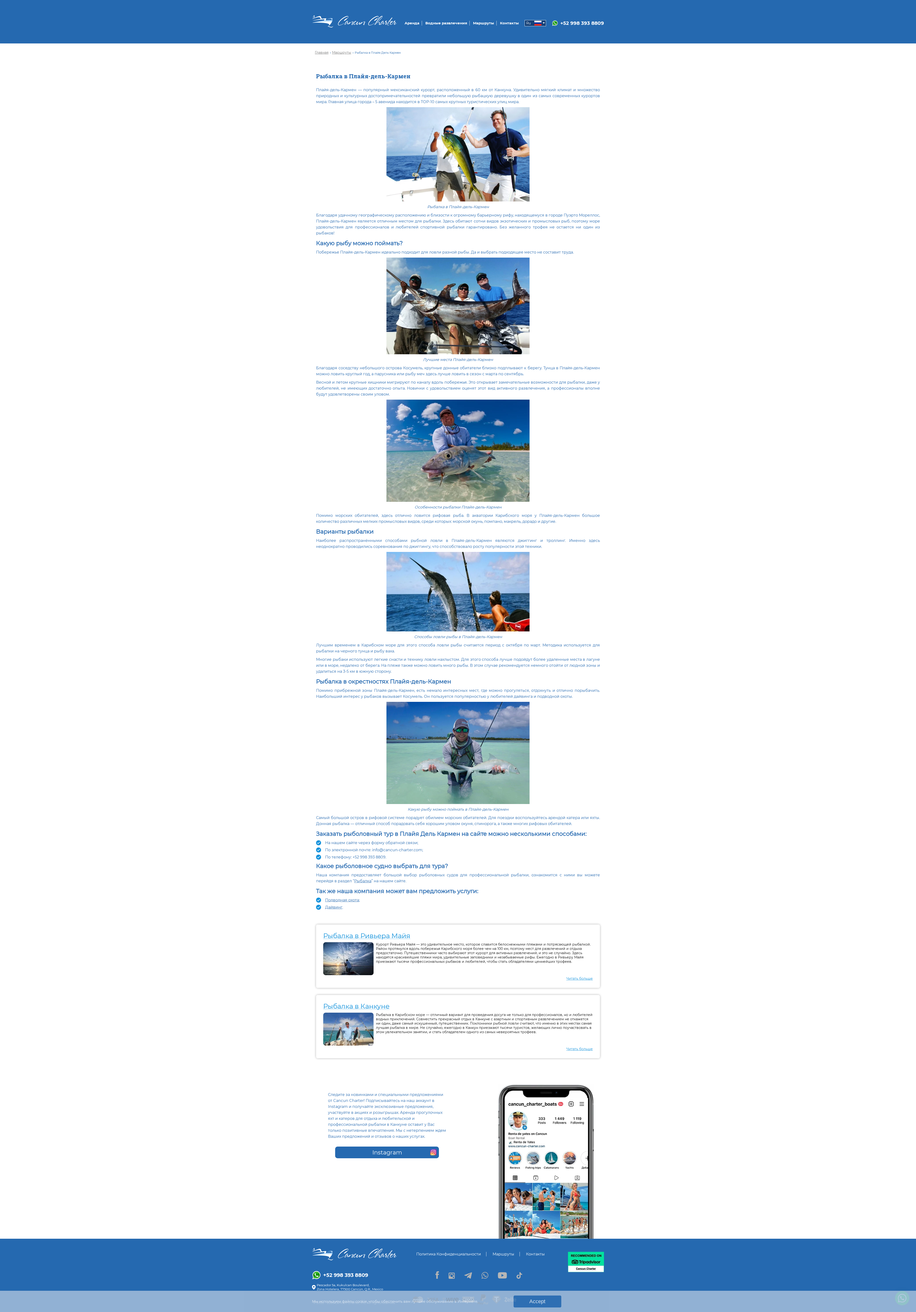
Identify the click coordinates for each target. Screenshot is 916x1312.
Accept (537, 1301)
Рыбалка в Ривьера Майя (366, 936)
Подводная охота (342, 900)
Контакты (509, 23)
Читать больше (579, 978)
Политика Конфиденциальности (448, 1254)
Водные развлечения (446, 23)
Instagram (387, 1152)
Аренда (412, 23)
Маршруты (483, 23)
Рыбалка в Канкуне (356, 1006)
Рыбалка (362, 881)
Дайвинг (333, 907)
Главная (321, 52)
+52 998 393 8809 (582, 23)
